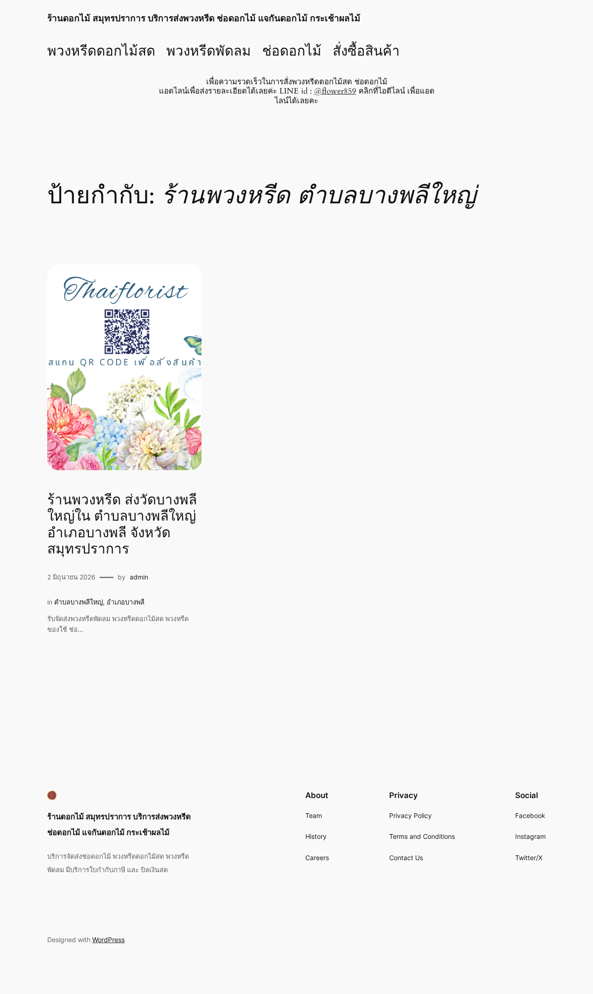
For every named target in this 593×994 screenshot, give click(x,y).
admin (139, 577)
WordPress (108, 940)
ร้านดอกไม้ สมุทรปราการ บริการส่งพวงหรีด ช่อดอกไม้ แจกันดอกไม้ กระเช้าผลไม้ (203, 18)
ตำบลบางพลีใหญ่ (78, 602)
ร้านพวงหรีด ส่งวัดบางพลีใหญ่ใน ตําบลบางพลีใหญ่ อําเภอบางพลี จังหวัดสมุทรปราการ (122, 525)
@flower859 (335, 91)
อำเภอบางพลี (126, 602)
